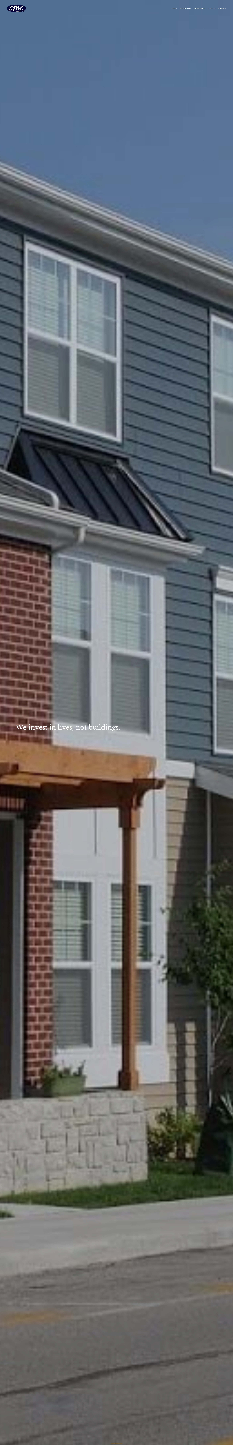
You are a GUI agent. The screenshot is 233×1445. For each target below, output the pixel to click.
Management (185, 8)
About (174, 8)
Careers (212, 8)
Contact (222, 8)
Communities (200, 8)
